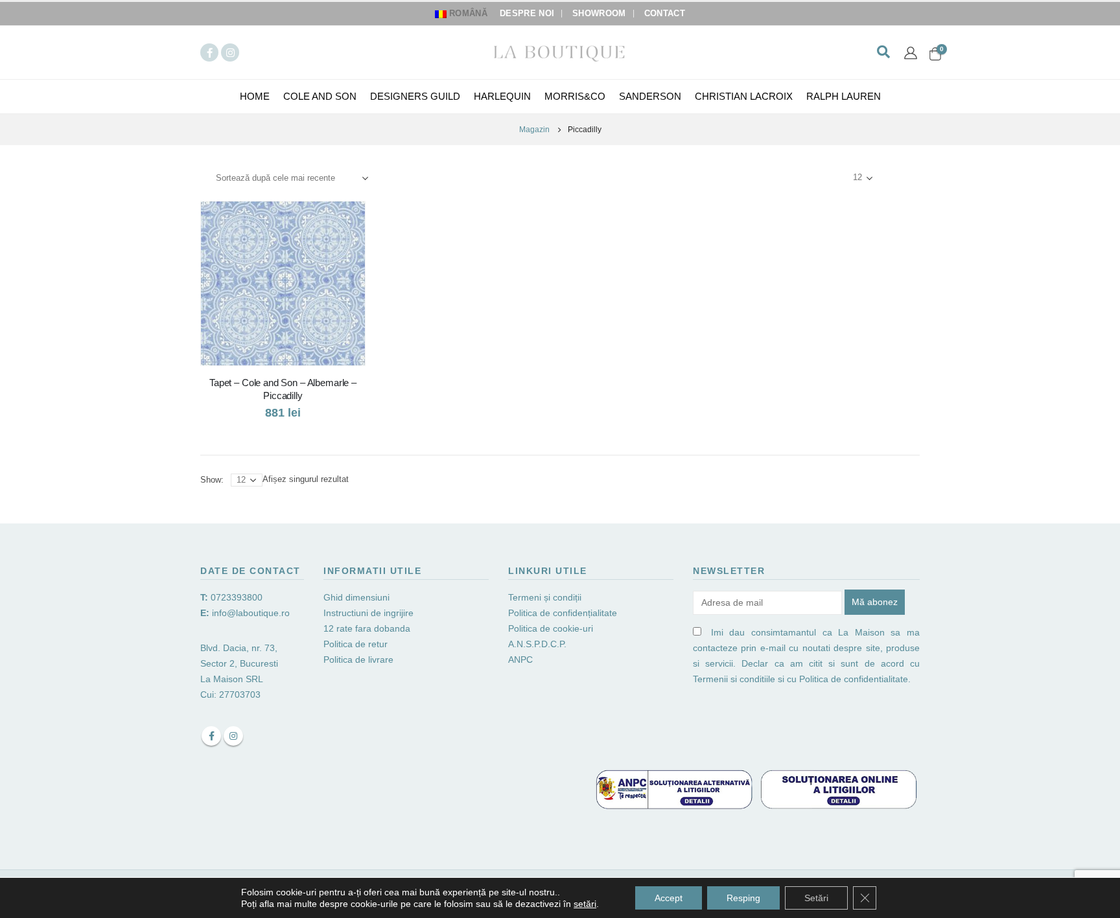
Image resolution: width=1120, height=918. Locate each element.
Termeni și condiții (544, 597)
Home (255, 96)
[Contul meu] (911, 52)
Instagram (233, 736)
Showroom (599, 13)
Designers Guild (415, 96)
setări (585, 904)
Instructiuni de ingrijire (368, 613)
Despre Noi (527, 13)
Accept (668, 898)
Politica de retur (355, 644)
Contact (664, 13)
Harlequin (502, 96)
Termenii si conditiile (734, 679)
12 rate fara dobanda (368, 628)
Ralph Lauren (843, 96)
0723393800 (236, 597)
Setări (816, 898)
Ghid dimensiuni (356, 597)
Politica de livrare (358, 659)
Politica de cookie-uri (550, 628)
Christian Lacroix (744, 96)
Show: (829, 178)
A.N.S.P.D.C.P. (537, 644)
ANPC (520, 659)
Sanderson (650, 96)
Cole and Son (319, 96)
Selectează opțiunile (343, 223)
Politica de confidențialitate (562, 613)
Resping (743, 898)
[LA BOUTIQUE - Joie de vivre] (560, 52)
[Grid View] (891, 178)
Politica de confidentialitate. (855, 679)
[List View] (906, 178)
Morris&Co (574, 96)
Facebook (211, 736)
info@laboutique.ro (251, 613)
